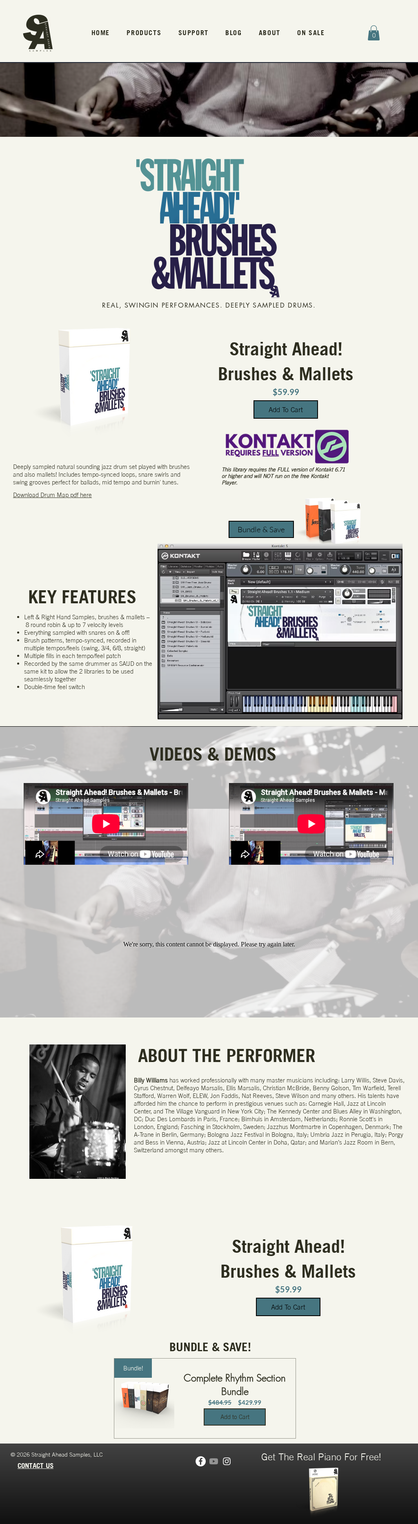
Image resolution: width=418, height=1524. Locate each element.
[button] (144, 33)
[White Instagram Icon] (227, 1461)
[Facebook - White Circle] (201, 1461)
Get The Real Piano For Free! (321, 1457)
